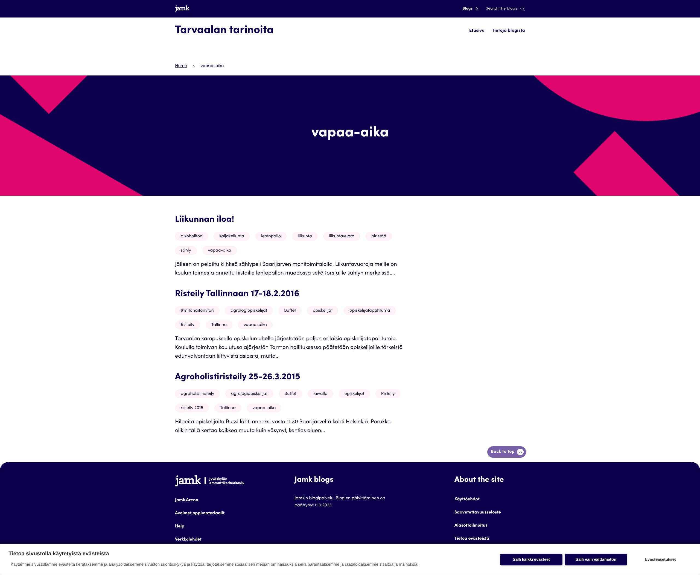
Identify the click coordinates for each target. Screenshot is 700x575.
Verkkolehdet (188, 540)
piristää (378, 236)
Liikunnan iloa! (204, 219)
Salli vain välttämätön (596, 559)
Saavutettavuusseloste (477, 512)
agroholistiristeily (197, 394)
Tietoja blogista (508, 31)
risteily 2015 (192, 408)
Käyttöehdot (467, 499)
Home (181, 66)
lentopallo (271, 236)
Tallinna (219, 325)
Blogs (468, 9)
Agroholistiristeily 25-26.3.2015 (237, 377)
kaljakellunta (231, 236)
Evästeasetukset (660, 559)
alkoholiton (191, 236)
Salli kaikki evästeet (531, 559)
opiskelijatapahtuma (369, 311)
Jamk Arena (186, 500)
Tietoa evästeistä (471, 539)
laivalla (320, 394)
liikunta (305, 236)
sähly (186, 251)
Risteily (187, 325)
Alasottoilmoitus (471, 526)
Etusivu (477, 31)
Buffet (290, 311)
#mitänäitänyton (197, 311)
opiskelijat (322, 311)
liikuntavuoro (341, 236)
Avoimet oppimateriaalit (199, 513)
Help (179, 526)
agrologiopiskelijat (249, 311)
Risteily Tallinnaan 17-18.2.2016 (237, 294)
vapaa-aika (219, 251)
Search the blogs (501, 9)
